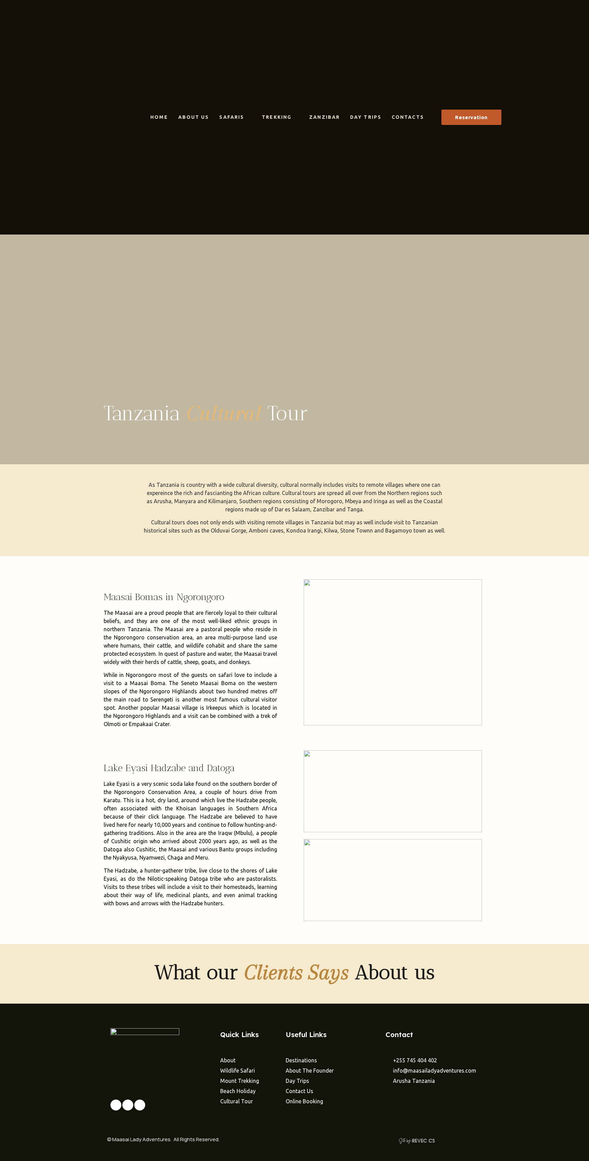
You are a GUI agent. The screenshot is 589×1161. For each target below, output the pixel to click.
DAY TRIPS (365, 117)
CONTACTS (408, 117)
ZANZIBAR (324, 117)
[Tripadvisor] (139, 1105)
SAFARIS (231, 117)
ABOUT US (193, 117)
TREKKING (276, 117)
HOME (159, 117)
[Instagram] (127, 1105)
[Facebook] (115, 1105)
